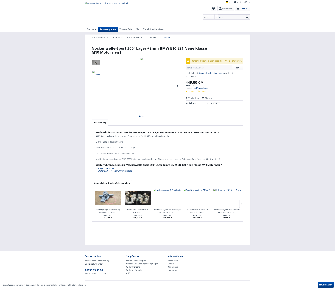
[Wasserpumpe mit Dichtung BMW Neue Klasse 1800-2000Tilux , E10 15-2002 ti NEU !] (108, 198)
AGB (128, 273)
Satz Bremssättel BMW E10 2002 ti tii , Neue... (197, 210)
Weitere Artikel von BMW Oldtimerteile (114, 171)
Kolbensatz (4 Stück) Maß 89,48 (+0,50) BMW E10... (167, 210)
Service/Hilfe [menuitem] (242, 2)
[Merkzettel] (213, 8)
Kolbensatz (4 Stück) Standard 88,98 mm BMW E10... (227, 210)
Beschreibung (100, 122)
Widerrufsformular (134, 270)
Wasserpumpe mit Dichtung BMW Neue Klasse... (108, 210)
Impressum (172, 270)
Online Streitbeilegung (136, 260)
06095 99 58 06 (94, 270)
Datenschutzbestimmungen (211, 73)
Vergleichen (193, 98)
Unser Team (173, 260)
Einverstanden (325, 285)
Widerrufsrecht (133, 267)
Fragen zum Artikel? (106, 168)
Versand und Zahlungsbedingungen (142, 263)
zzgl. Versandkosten (201, 88)
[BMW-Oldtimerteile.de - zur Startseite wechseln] (107, 13)
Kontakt (171, 263)
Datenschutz (173, 267)
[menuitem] (226, 17)
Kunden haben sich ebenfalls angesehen (112, 183)
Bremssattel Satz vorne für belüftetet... (137, 210)
